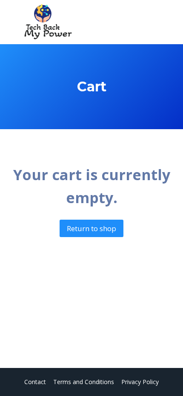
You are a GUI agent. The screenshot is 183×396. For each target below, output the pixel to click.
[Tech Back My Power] (46, 22)
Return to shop (91, 228)
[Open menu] (165, 22)
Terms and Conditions (83, 382)
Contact (35, 382)
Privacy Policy (140, 382)
